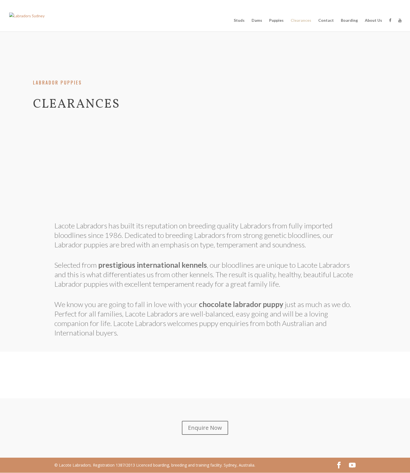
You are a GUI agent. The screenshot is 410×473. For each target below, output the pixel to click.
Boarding (349, 20)
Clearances (301, 20)
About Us (373, 20)
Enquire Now (205, 427)
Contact (326, 20)
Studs (239, 20)
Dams (257, 20)
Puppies (276, 20)
